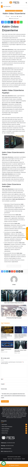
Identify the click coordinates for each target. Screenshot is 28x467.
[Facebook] (2, 271)
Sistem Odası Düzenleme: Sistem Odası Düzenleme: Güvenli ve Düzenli (21, 336)
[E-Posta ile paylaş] (19, 271)
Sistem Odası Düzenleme (10, 10)
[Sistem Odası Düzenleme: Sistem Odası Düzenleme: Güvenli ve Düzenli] (21, 329)
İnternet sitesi (4, 388)
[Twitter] (5, 271)
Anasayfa (5, 458)
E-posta (3, 384)
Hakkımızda (10, 458)
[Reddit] (14, 271)
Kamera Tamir (5, 432)
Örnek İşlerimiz (27, 233)
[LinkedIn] (7, 271)
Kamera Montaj (5, 430)
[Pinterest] (12, 271)
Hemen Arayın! (15, 465)
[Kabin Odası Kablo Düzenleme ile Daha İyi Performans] (7, 329)
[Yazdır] (22, 271)
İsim (2, 379)
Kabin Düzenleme (19, 10)
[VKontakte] (17, 271)
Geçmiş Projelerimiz (17, 458)
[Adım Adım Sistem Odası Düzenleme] (21, 345)
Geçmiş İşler (4, 424)
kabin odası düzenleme (14, 266)
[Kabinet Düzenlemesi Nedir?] (7, 344)
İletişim (23, 458)
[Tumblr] (10, 271)
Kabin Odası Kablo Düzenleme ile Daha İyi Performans (14, 6)
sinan (8, 16)
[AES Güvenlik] (14, 2)
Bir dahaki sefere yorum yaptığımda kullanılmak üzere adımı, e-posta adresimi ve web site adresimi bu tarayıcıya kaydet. (13, 395)
